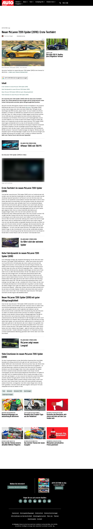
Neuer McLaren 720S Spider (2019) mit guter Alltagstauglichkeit (17, 92)
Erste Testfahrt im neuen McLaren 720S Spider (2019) (15, 86)
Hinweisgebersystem (39, 516)
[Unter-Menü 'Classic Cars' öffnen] (54, 1)
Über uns (50, 516)
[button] (23, 89)
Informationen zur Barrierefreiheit (21, 516)
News (24, 1)
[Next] (42, 53)
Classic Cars (50, 1)
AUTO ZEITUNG (5, 28)
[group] (23, 57)
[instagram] (25, 501)
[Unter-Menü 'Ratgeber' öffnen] (22, 3)
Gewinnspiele (32, 519)
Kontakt (39, 519)
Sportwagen (27, 391)
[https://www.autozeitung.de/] (8, 3)
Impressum (15, 513)
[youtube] (39, 501)
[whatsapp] (44, 501)
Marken (17, 1)
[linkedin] (35, 501)
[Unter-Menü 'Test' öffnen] (33, 1)
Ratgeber (18, 3)
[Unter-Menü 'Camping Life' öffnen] (44, 1)
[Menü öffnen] (67, 3)
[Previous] (4, 53)
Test (30, 1)
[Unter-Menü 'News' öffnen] (27, 1)
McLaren (28, 107)
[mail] (49, 501)
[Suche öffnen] (60, 3)
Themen (56, 516)
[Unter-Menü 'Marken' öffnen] (20, 1)
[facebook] (30, 501)
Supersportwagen (7, 394)
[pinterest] (20, 501)
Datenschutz (39, 513)
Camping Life (39, 1)
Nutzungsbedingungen (27, 513)
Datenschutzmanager (51, 513)
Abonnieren (59, 488)
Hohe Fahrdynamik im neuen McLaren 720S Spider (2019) (16, 89)
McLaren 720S (18, 391)
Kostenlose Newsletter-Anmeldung (17, 487)
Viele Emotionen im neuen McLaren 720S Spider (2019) (15, 94)
